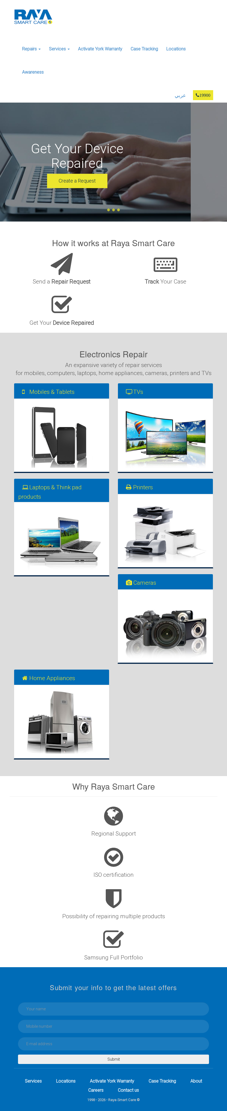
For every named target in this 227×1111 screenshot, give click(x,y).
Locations (176, 48)
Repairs (30, 48)
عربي (180, 95)
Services (58, 48)
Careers (96, 1090)
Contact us (128, 1090)
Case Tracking (144, 48)
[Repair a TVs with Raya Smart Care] (165, 435)
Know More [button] (113, 180)
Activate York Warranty (100, 48)
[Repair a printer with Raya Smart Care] (165, 530)
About (196, 1081)
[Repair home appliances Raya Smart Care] (61, 721)
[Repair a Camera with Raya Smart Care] (165, 626)
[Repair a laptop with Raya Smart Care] (61, 538)
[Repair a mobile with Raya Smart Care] (61, 435)
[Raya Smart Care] (33, 16)
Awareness (33, 72)
